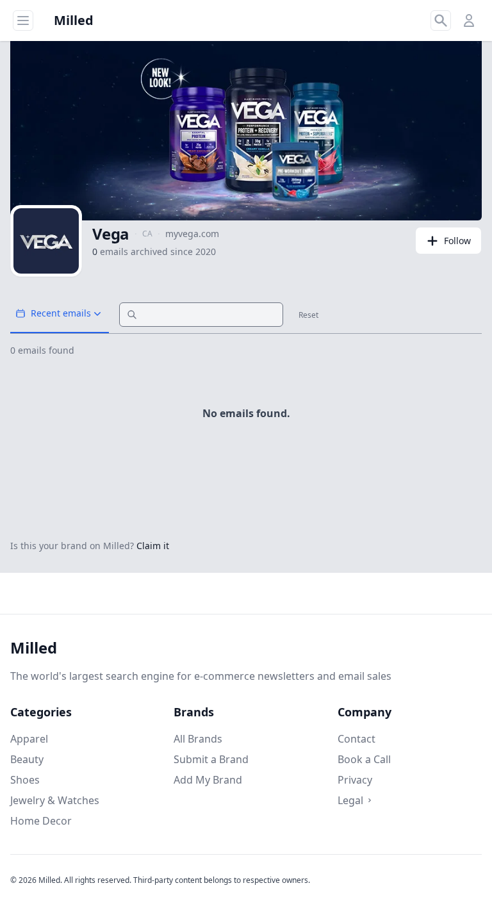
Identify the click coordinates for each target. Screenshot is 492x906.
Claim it (152, 545)
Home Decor (41, 821)
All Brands (198, 739)
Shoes (25, 780)
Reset (308, 315)
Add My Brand (208, 780)
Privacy (355, 780)
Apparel (29, 739)
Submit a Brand (211, 759)
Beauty (27, 759)
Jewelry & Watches (54, 800)
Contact (356, 739)
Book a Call (364, 759)
